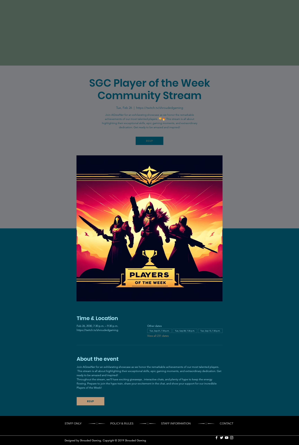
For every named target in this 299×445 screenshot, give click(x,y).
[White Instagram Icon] (231, 437)
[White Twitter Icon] (221, 437)
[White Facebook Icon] (216, 437)
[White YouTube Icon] (226, 437)
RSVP (149, 141)
